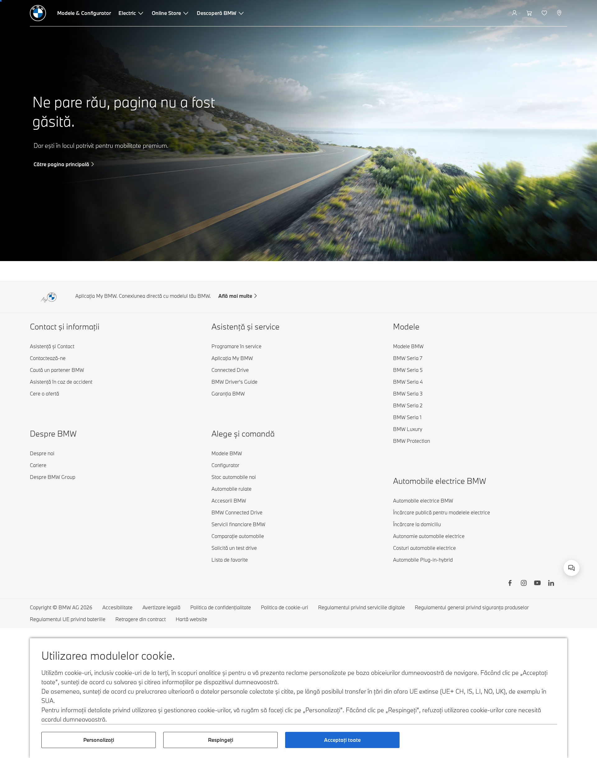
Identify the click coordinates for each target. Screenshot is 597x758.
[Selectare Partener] (560, 13)
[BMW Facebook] (510, 584)
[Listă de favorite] (545, 13)
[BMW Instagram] (524, 584)
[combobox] (571, 568)
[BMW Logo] (38, 13)
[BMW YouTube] (537, 584)
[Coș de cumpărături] (530, 13)
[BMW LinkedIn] (551, 584)
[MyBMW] (515, 13)
